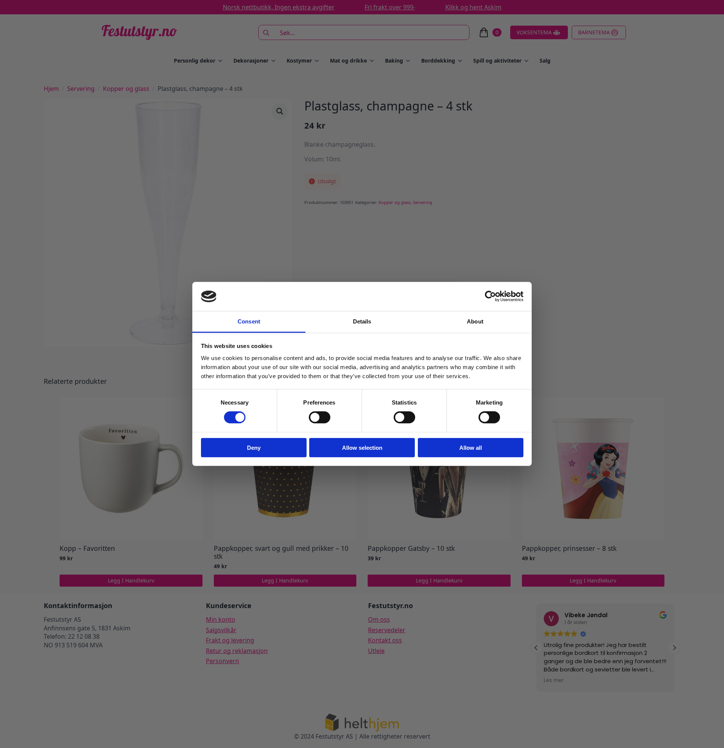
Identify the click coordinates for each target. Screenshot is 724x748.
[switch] (319, 417)
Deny (254, 447)
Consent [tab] (249, 321)
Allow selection (362, 447)
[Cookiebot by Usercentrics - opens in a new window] (490, 296)
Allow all (470, 447)
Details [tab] (362, 321)
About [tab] (475, 321)
